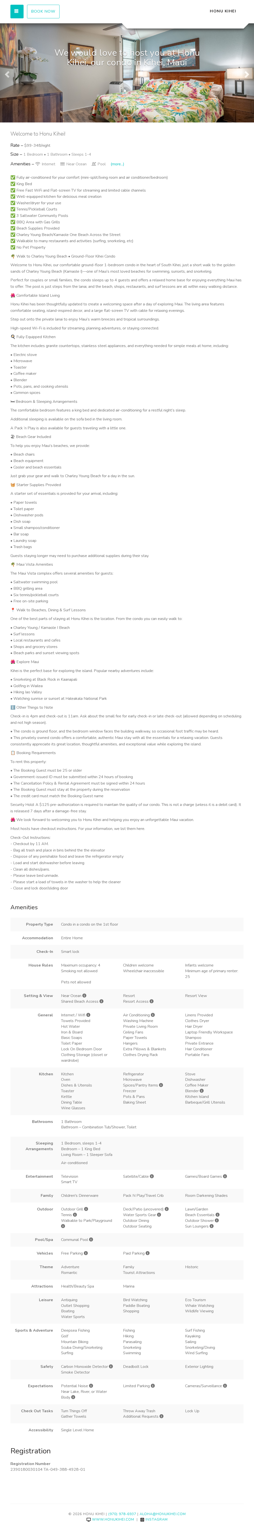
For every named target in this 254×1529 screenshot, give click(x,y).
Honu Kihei (223, 11)
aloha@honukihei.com (163, 1514)
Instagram (157, 1519)
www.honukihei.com (113, 1519)
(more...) (117, 164)
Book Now (43, 11)
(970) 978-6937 (122, 1514)
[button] (6, 72)
